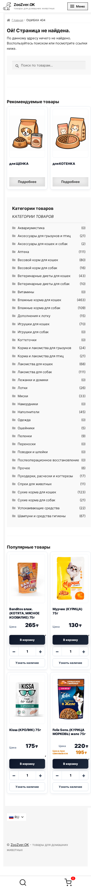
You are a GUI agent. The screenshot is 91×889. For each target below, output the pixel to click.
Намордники (28, 404)
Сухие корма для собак (36, 500)
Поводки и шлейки (33, 452)
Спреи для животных (35, 484)
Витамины (26, 292)
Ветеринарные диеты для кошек (44, 276)
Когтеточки (27, 340)
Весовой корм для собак (37, 268)
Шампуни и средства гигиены (42, 516)
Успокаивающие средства (38, 508)
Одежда (24, 420)
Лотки (22, 388)
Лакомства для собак (35, 372)
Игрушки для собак (33, 332)
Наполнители (28, 412)
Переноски (27, 444)
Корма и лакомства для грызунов (44, 348)
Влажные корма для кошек (39, 300)
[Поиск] (23, 882)
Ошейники (26, 428)
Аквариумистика (31, 228)
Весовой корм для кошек (38, 260)
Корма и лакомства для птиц (41, 356)
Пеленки (25, 436)
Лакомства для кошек (35, 364)
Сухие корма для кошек (37, 492)
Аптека (23, 252)
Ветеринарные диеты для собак (44, 284)
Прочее (24, 468)
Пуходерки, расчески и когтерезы (45, 476)
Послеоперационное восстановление (48, 460)
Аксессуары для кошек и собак (43, 244)
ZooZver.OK (20, 845)
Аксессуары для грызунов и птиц (44, 236)
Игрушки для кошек (33, 324)
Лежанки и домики (33, 380)
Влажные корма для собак (39, 308)
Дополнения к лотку (34, 316)
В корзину (27, 640)
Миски (23, 396)
